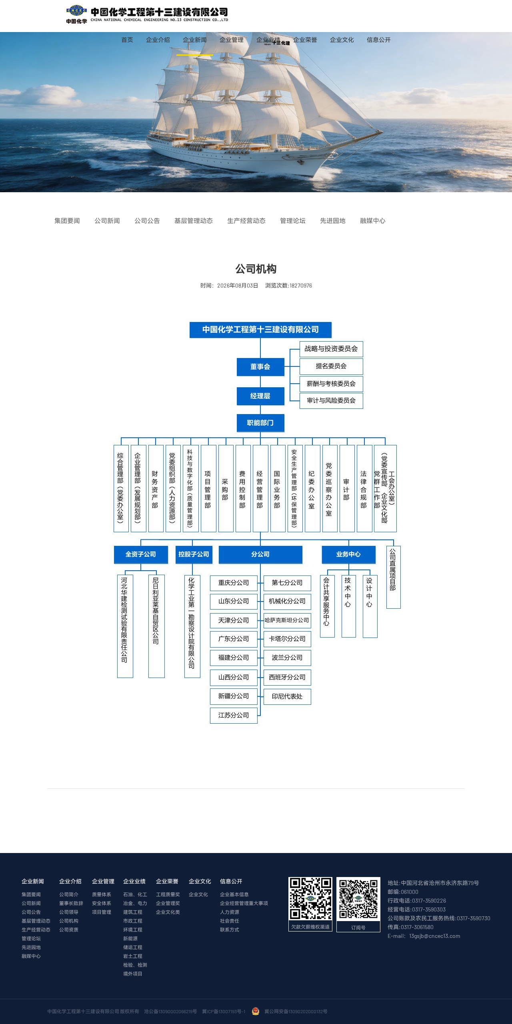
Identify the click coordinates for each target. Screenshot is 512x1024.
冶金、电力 (135, 903)
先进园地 (31, 947)
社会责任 (229, 920)
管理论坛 (31, 938)
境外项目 (132, 973)
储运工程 (132, 947)
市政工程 (132, 920)
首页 (127, 39)
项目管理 (101, 912)
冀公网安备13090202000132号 (296, 1011)
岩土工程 (132, 956)
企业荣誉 (305, 39)
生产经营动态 (36, 929)
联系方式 (229, 929)
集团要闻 (31, 894)
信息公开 (379, 39)
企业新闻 (195, 39)
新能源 (130, 938)
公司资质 (68, 929)
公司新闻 (31, 903)
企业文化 (342, 39)
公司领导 (68, 912)
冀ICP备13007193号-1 (224, 1011)
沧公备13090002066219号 (170, 1011)
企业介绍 (158, 39)
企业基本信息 (234, 894)
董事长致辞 (71, 903)
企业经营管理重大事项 (244, 903)
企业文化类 (168, 912)
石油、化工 (135, 894)
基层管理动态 (36, 920)
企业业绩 (268, 39)
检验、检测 (135, 965)
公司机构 (68, 920)
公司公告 (31, 912)
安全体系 (101, 903)
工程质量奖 (168, 894)
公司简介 (68, 894)
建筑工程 (132, 912)
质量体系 (101, 894)
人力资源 (229, 912)
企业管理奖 (168, 903)
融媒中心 (31, 956)
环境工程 (132, 929)
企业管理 (232, 39)
